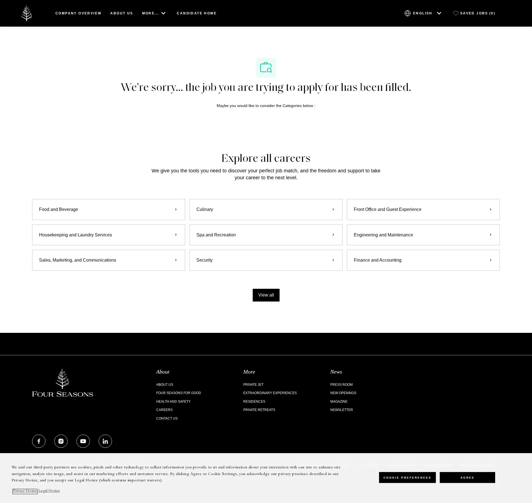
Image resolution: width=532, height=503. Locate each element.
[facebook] (38, 441)
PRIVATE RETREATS (259, 410)
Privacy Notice (25, 491)
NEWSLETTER (341, 410)
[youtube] (83, 441)
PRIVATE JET (253, 385)
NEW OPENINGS (343, 393)
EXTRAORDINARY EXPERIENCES (270, 393)
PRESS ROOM (341, 385)
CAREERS (164, 410)
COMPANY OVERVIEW (78, 13)
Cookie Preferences (407, 477)
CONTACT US (167, 418)
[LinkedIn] (105, 441)
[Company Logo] (27, 13)
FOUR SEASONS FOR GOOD (178, 393)
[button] (266, 295)
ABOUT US (121, 13)
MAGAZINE (338, 402)
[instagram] (61, 441)
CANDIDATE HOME (197, 13)
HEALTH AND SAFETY (173, 402)
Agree (468, 477)
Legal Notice (49, 491)
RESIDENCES (254, 402)
